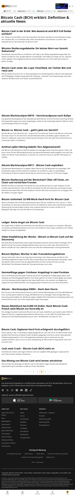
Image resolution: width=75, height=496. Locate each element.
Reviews (23, 422)
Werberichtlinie (7, 440)
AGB (33, 462)
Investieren (24, 419)
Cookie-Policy (40, 454)
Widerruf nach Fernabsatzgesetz (32, 457)
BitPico (19, 37)
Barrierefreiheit (7, 431)
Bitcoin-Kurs (31, 312)
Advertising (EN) (45, 419)
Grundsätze (6, 434)
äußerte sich (34, 150)
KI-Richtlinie (6, 446)
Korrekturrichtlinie (8, 443)
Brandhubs (24, 431)
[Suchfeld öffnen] (70, 6)
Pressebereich (44, 425)
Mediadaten (6, 421)
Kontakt (42, 416)
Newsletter (24, 434)
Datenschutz (6, 427)
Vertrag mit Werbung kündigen (58, 454)
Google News (25, 438)
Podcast (23, 425)
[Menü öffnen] (72, 6)
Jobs (3, 418)
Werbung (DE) (44, 422)
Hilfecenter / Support (47, 413)
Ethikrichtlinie (7, 437)
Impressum (6, 424)
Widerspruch (50, 457)
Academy (23, 428)
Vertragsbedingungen (14, 454)
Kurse (22, 416)
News (22, 413)
